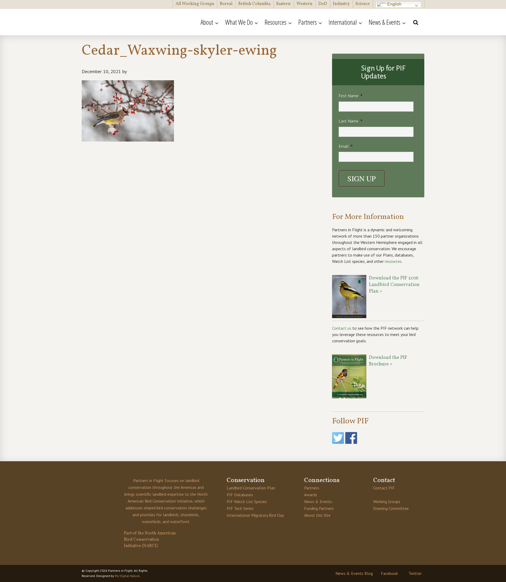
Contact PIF (384, 487)
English (393, 4)
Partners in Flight (133, 22)
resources (393, 261)
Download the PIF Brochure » (388, 361)
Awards (310, 494)
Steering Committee (391, 508)
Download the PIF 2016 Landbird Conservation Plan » (394, 285)
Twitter (415, 573)
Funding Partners (319, 508)
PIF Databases (240, 494)
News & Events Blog (354, 573)
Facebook (389, 573)
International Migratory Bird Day (255, 515)
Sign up (361, 178)
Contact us (341, 328)
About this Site (317, 515)
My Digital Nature (127, 576)
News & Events (318, 501)
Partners (311, 487)
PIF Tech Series (240, 508)
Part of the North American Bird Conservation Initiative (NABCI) (150, 539)
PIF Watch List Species (247, 501)
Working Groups (386, 501)
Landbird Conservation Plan (251, 487)
